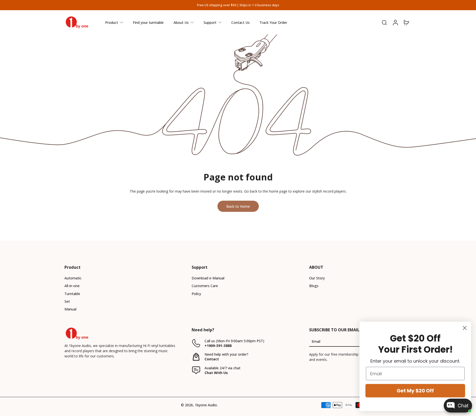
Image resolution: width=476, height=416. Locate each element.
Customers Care (205, 285)
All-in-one (72, 285)
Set (67, 301)
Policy (196, 293)
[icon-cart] (406, 22)
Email (316, 341)
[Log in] (395, 22)
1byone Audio (206, 405)
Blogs (314, 285)
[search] (384, 22)
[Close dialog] (464, 328)
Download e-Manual (208, 278)
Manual (70, 309)
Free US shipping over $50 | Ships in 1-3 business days (238, 5)
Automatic (73, 278)
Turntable (72, 293)
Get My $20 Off (415, 390)
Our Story (317, 278)
